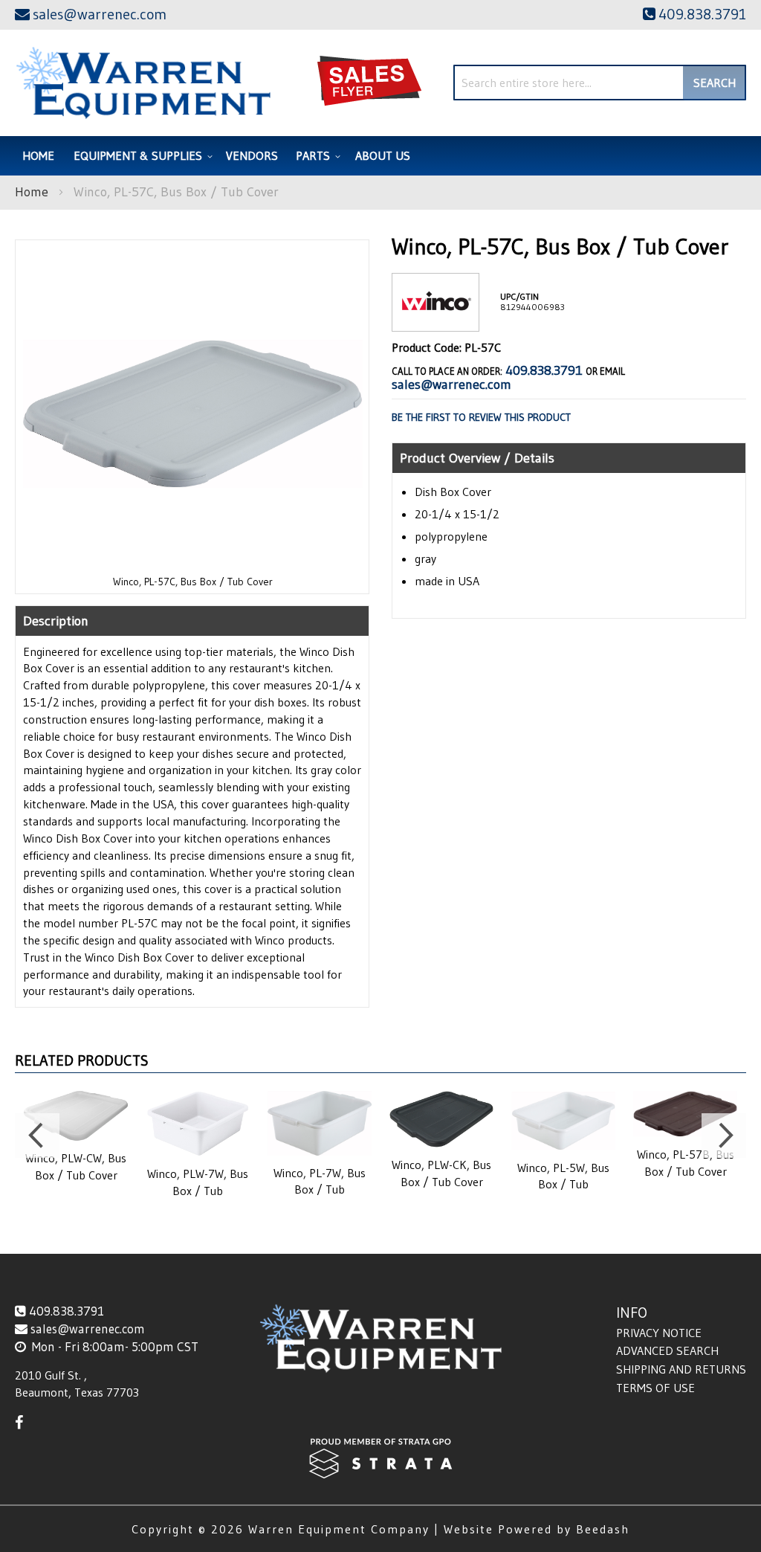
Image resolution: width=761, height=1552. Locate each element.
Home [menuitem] (38, 155)
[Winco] (435, 319)
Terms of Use (655, 1387)
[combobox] (599, 82)
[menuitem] (141, 156)
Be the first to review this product (481, 417)
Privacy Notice (659, 1332)
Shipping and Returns (681, 1369)
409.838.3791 (544, 370)
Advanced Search (667, 1350)
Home (31, 192)
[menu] (380, 156)
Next (724, 1135)
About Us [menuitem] (382, 155)
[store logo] (143, 83)
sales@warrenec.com (451, 384)
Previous (37, 1135)
